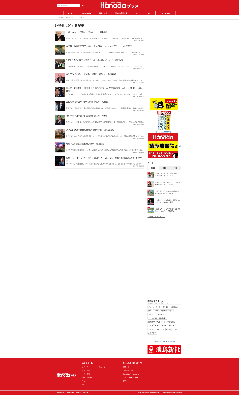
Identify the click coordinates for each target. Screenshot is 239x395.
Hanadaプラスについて (131, 374)
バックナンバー (165, 13)
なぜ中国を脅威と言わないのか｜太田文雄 (85, 144)
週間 (164, 168)
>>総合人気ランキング (156, 217)
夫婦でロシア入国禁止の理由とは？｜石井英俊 (87, 32)
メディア (70, 13)
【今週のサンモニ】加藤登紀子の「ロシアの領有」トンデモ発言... (167, 175)
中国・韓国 (103, 13)
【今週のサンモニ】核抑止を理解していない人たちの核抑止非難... (167, 201)
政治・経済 (86, 13)
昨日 (153, 168)
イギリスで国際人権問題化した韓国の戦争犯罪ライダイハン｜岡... (167, 183)
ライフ (137, 13)
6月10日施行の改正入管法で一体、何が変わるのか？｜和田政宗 (94, 60)
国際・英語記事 (121, 13)
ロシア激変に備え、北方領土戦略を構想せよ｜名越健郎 (91, 74)
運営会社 (126, 381)
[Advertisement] (164, 60)
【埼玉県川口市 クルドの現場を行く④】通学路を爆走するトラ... (167, 192)
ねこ (150, 13)
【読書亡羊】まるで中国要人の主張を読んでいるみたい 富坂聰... (167, 210)
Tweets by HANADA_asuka (164, 341)
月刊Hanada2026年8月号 (164, 132)
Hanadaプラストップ (66, 17)
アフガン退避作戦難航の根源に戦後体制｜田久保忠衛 (90, 130)
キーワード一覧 (128, 370)
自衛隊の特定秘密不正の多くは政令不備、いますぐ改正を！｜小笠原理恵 (99, 46)
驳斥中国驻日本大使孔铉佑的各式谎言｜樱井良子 (88, 116)
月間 (175, 168)
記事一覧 (126, 367)
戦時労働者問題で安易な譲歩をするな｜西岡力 (87, 102)
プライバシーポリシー (130, 377)
